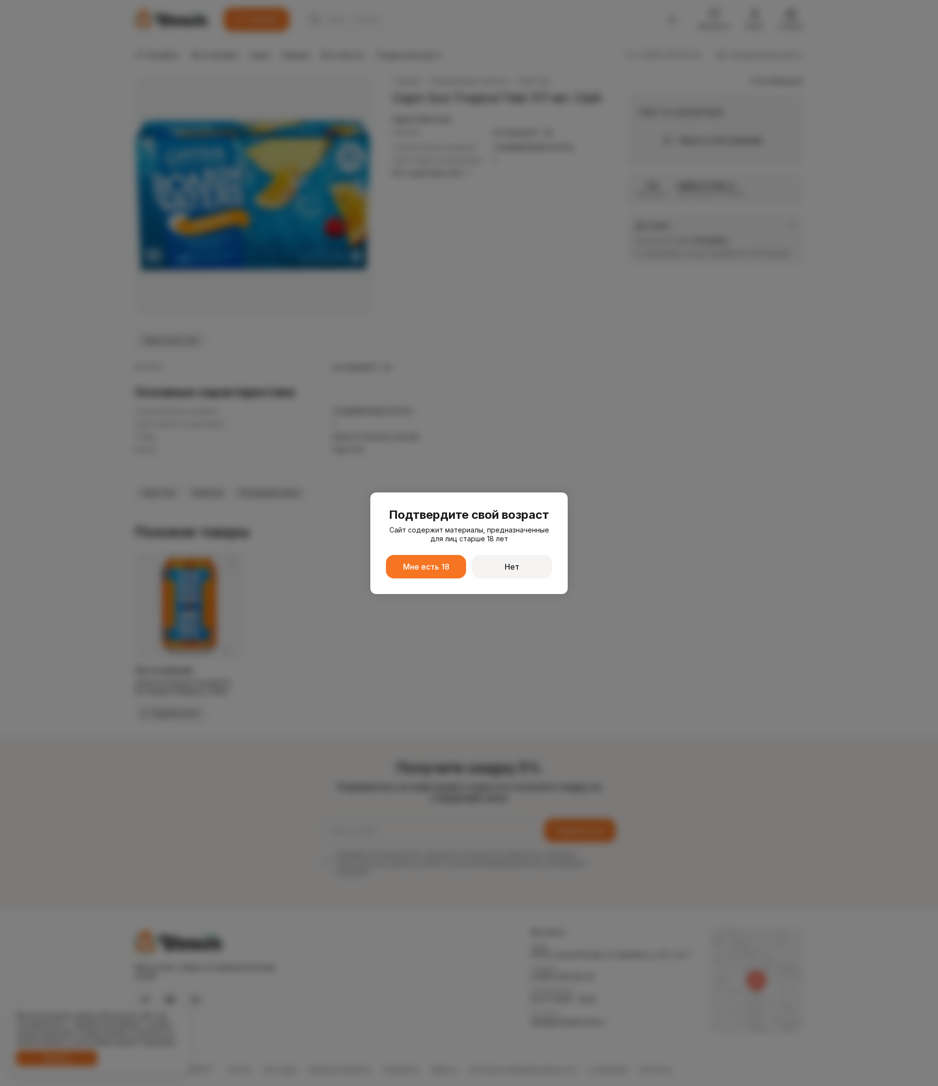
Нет (512, 567)
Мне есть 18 (426, 567)
